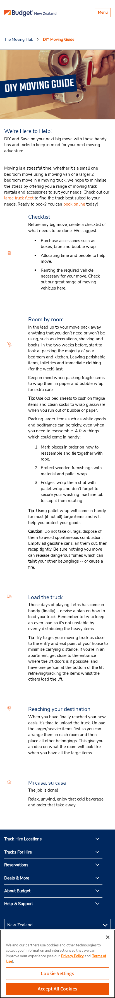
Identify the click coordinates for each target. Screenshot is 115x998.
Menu (104, 13)
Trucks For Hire (18, 852)
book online (74, 204)
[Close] (108, 937)
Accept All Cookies (57, 989)
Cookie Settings (57, 973)
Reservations (16, 865)
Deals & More (16, 878)
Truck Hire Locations (23, 839)
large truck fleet (18, 198)
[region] (57, 963)
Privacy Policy (72, 956)
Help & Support (18, 904)
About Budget (17, 891)
